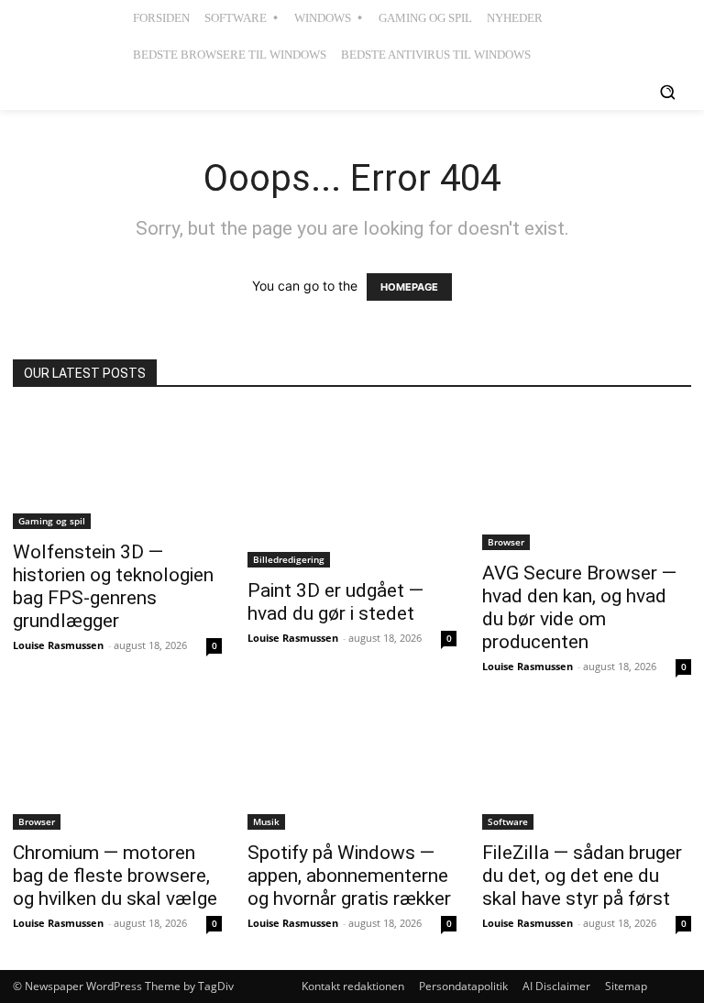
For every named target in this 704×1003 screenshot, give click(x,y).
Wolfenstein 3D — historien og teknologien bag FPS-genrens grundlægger (113, 586)
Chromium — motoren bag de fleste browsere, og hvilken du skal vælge (115, 875)
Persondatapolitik (463, 986)
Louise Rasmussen (58, 645)
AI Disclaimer (556, 986)
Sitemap (626, 986)
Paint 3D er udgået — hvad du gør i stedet (336, 601)
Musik (266, 821)
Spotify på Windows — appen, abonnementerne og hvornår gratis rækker (349, 875)
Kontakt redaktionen (353, 986)
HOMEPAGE (409, 287)
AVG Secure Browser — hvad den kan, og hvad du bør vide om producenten (579, 607)
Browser (506, 541)
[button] (667, 91)
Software (508, 821)
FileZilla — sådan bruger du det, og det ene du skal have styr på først (582, 875)
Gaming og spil (51, 520)
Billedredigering (288, 559)
